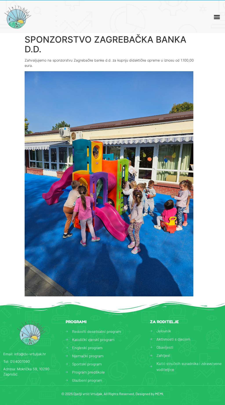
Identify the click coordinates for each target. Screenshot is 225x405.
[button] (217, 17)
